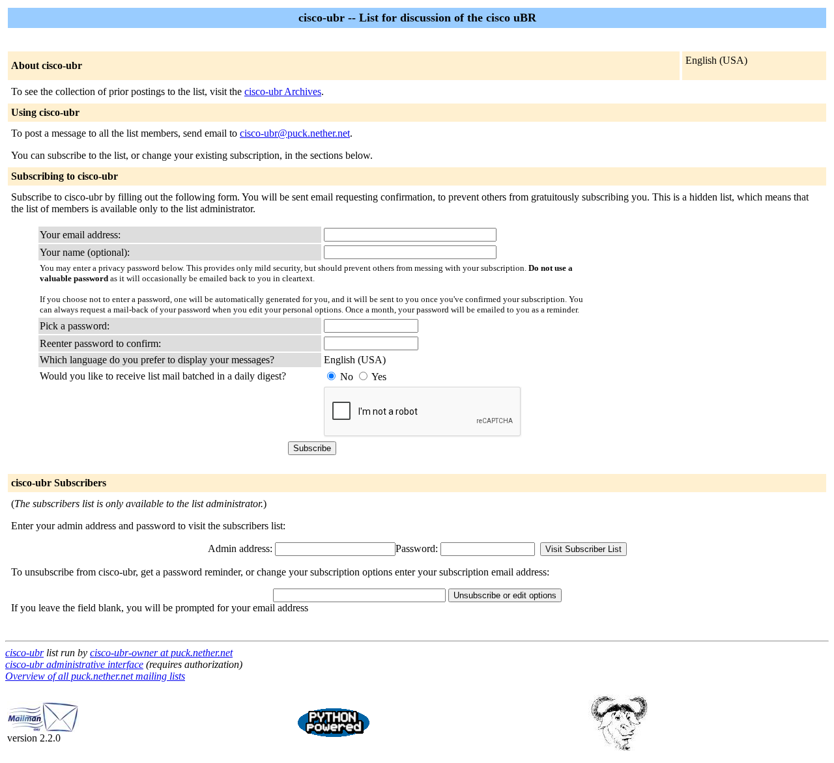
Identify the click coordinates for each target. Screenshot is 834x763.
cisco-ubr (24, 652)
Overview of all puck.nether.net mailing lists (95, 676)
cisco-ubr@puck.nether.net (295, 133)
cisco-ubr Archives (282, 91)
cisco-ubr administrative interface (74, 664)
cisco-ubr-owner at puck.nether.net (161, 652)
